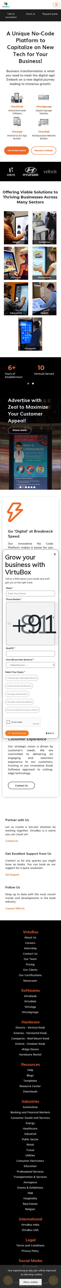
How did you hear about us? (20, 659)
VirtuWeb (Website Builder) (19, 702)
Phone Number (14, 599)
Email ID (10, 648)
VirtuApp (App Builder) (17, 694)
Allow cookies (30, 1282)
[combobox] (33, 623)
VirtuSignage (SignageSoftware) (22, 678)
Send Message (19, 733)
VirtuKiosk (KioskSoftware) (19, 686)
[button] (16, 151)
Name (9, 588)
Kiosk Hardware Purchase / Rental (22, 710)
